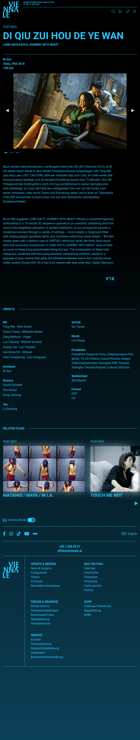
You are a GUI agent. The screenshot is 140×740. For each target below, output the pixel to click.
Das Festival (94, 564)
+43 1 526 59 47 (69, 546)
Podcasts (37, 581)
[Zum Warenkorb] (120, 11)
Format (76, 389)
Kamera (8, 380)
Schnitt (76, 322)
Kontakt (36, 639)
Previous (7, 110)
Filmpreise (90, 577)
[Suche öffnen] (113, 11)
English (132, 533)
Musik (75, 336)
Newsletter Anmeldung (45, 585)
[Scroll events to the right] (136, 503)
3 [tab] (17, 152)
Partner (88, 590)
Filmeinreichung (41, 644)
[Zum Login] (128, 11)
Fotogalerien (39, 572)
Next (132, 110)
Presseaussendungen (44, 610)
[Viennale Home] (11, 610)
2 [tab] (11, 152)
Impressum (38, 652)
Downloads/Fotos (42, 615)
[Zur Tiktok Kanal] (19, 534)
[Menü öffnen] (134, 12)
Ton (5, 404)
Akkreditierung (40, 619)
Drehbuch (9, 366)
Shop (88, 601)
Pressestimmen (41, 623)
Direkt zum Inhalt (11, 2)
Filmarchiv (91, 581)
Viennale (89, 568)
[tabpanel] (70, 111)
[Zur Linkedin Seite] (11, 534)
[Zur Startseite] (11, 10)
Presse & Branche (44, 601)
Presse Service (40, 606)
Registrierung (92, 610)
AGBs (87, 615)
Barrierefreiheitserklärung (47, 657)
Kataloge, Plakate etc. (98, 606)
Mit (5, 322)
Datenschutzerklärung (45, 648)
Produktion (78, 350)
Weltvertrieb (79, 376)
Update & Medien (43, 564)
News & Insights (41, 568)
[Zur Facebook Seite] (4, 534)
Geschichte (91, 572)
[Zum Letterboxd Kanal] (35, 534)
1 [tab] (5, 152)
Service (36, 635)
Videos (35, 577)
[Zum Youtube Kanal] (26, 534)
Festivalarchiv (93, 585)
